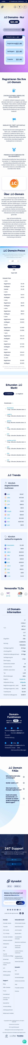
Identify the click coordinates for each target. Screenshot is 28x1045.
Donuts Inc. (23, 679)
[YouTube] (17, 909)
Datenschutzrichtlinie (14, 1024)
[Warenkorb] (19, 7)
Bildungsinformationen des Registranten (14, 1029)
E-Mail (14, 859)
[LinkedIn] (12, 909)
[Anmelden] (15, 7)
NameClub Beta (19, 961)
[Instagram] (10, 909)
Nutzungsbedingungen (14, 1027)
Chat (15, 864)
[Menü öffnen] (25, 7)
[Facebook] (8, 909)
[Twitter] (15, 909)
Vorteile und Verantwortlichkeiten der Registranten (14, 1032)
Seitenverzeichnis (20, 981)
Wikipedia (23, 682)
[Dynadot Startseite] (2, 7)
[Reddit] (20, 909)
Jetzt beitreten (20, 902)
